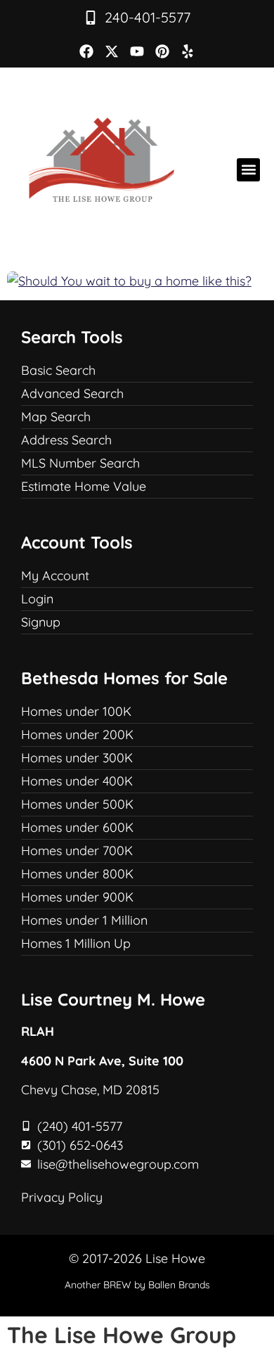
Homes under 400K (77, 781)
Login (37, 599)
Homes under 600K (77, 827)
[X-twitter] (112, 51)
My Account (55, 576)
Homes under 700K (77, 850)
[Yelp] (187, 51)
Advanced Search (72, 393)
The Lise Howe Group (121, 1335)
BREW (117, 1284)
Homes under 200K (77, 734)
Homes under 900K (77, 897)
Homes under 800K (77, 874)
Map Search (56, 417)
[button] (248, 169)
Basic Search (58, 370)
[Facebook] (86, 51)
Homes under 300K (77, 758)
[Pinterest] (162, 51)
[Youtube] (137, 51)
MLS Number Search (80, 463)
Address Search (66, 440)
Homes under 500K (77, 804)
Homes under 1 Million (84, 920)
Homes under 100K (76, 711)
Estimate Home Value (83, 486)
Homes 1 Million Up (76, 943)
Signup (40, 622)
